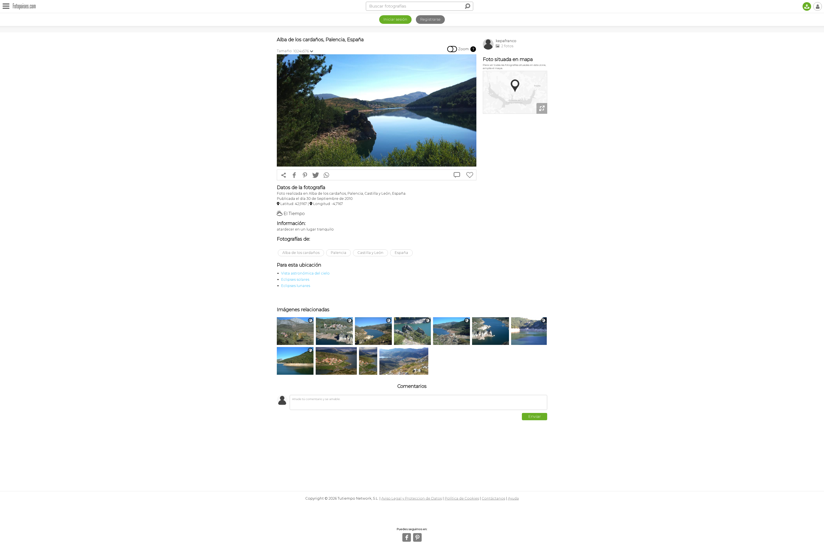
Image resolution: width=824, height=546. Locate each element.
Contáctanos (493, 498)
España (401, 253)
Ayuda (513, 498)
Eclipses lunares (295, 286)
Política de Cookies (462, 498)
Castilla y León (370, 253)
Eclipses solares (295, 280)
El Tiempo (291, 213)
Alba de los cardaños (301, 253)
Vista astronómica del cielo (305, 273)
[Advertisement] (515, 182)
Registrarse (430, 19)
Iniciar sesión (395, 19)
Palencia (338, 253)
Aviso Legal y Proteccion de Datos (411, 498)
